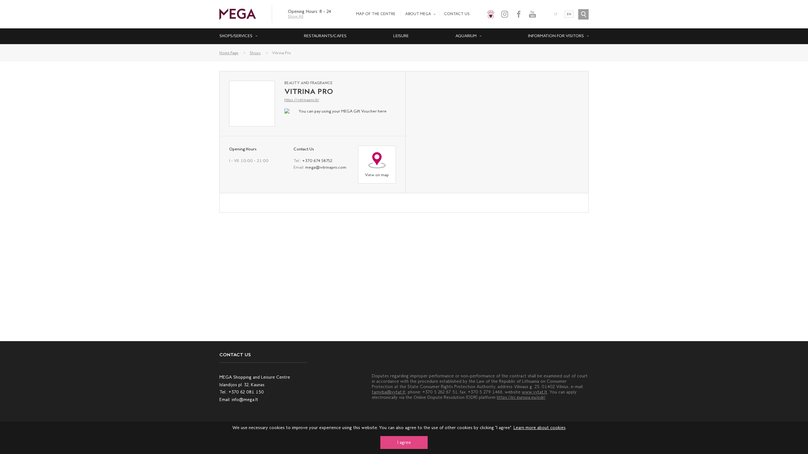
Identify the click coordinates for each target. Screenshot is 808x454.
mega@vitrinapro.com (325, 167)
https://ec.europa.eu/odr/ (521, 397)
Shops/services (235, 35)
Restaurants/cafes (325, 35)
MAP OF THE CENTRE (375, 14)
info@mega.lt (245, 399)
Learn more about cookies (540, 427)
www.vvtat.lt (534, 392)
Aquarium (466, 35)
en (569, 14)
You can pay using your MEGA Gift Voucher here (343, 111)
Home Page (228, 53)
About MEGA (418, 14)
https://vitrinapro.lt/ (301, 99)
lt (556, 14)
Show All (295, 16)
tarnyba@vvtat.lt (389, 392)
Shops (255, 53)
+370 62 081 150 (246, 392)
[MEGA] (237, 13)
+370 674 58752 (317, 160)
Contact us (457, 14)
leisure (401, 35)
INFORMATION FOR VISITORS (556, 35)
